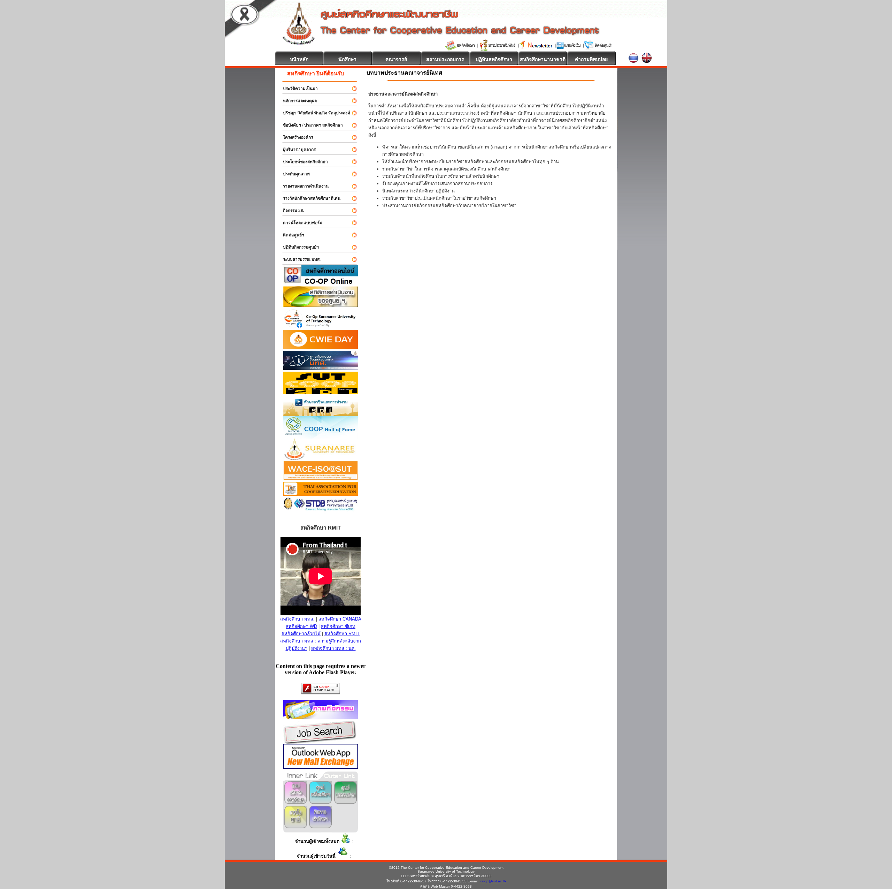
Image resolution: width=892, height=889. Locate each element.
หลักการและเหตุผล (297, 100)
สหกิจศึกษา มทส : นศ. (333, 648)
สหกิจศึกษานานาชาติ (543, 59)
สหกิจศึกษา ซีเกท (338, 626)
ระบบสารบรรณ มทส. (299, 259)
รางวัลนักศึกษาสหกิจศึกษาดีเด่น (308, 198)
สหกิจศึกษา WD (301, 626)
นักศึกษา (347, 59)
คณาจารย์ (396, 59)
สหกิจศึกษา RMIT (342, 633)
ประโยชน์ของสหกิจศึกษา (302, 161)
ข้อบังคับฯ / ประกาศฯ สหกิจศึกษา (310, 125)
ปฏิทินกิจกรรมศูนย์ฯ (298, 247)
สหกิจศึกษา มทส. (297, 619)
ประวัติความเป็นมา (297, 88)
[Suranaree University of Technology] (320, 392)
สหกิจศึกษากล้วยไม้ (301, 633)
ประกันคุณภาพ (293, 174)
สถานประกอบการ (445, 59)
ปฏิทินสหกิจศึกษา (494, 59)
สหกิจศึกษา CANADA (339, 619)
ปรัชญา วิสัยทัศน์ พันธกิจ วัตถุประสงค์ (313, 113)
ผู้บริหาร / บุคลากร (296, 149)
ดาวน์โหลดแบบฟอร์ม (299, 222)
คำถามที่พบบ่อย (591, 59)
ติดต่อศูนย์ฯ (290, 235)
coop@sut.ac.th (493, 881)
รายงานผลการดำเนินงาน (303, 186)
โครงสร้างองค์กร (295, 137)
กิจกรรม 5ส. (290, 210)
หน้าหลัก (299, 59)
